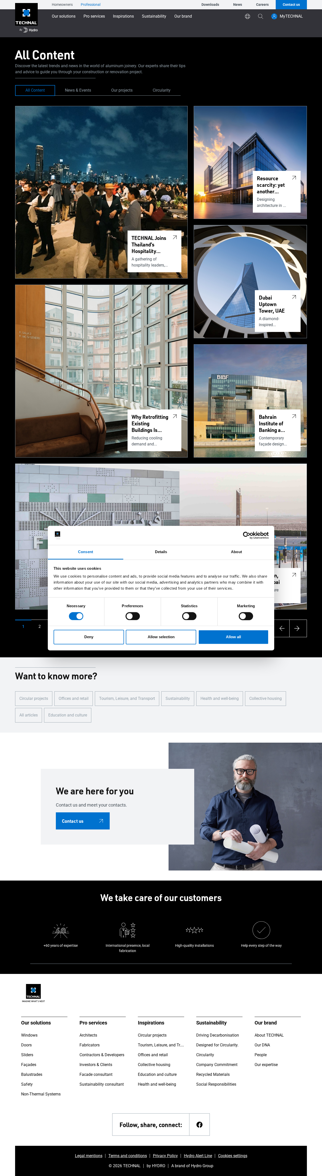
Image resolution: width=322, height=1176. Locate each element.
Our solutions (63, 16)
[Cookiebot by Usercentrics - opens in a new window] (247, 535)
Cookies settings (232, 1155)
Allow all (233, 637)
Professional (90, 5)
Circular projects (33, 698)
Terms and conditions (127, 1155)
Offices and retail (74, 698)
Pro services (94, 16)
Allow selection (161, 637)
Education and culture (67, 715)
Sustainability (154, 16)
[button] (23, 627)
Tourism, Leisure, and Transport (127, 698)
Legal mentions (88, 1155)
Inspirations (123, 16)
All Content (35, 90)
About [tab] (236, 552)
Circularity (162, 90)
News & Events (78, 90)
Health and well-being (219, 698)
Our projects (122, 90)
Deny (88, 637)
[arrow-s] (281, 628)
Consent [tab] (85, 552)
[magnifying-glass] (260, 16)
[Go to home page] (26, 18)
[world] (247, 16)
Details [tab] (161, 552)
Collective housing (265, 698)
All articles (28, 715)
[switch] (133, 616)
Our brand (183, 16)
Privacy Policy (165, 1155)
